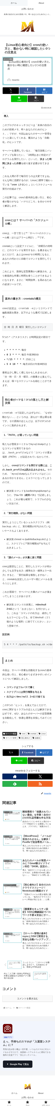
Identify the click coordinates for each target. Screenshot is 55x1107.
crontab (33, 734)
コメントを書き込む (27, 998)
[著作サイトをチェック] (14, 776)
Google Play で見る (19, 1064)
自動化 (37, 738)
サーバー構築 (11, 734)
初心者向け (25, 738)
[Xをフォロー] (40, 776)
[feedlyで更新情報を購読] (14, 784)
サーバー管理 (11, 738)
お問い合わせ (27, 1097)
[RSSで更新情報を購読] (40, 784)
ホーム (14, 1093)
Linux (43, 734)
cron (23, 734)
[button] (36, 98)
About (40, 1093)
